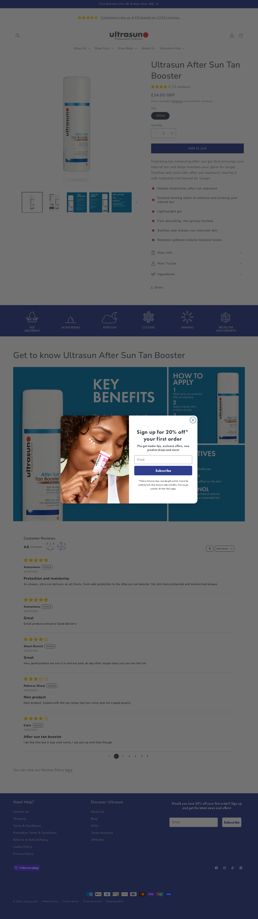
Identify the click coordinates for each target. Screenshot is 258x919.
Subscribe (163, 470)
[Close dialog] (193, 420)
